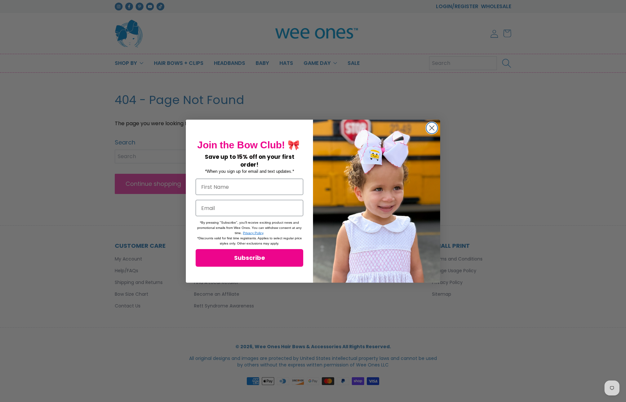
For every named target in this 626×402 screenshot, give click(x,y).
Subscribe (249, 258)
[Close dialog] (432, 128)
